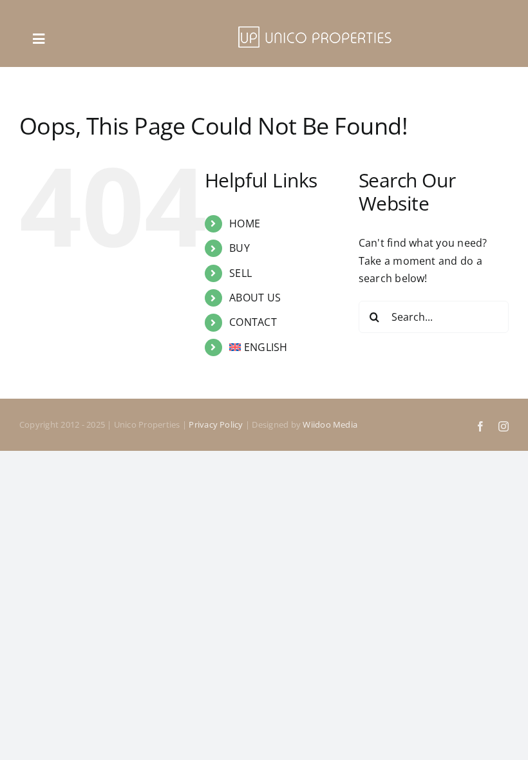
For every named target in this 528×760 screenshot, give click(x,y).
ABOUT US (255, 297)
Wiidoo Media (330, 424)
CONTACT (253, 322)
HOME (244, 223)
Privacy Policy (216, 424)
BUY (239, 248)
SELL (240, 273)
